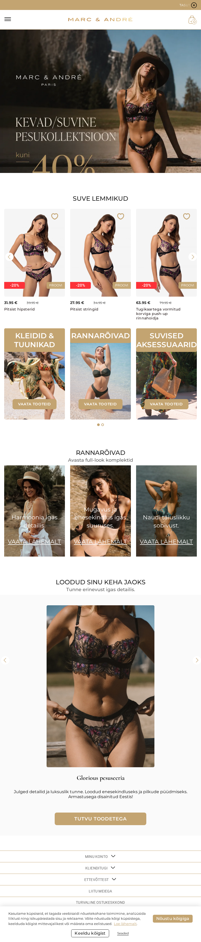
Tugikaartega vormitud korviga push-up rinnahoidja (158, 313)
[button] (98, 424)
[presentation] (9, 257)
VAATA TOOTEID (34, 404)
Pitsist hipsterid (19, 309)
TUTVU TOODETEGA (100, 819)
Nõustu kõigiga (172, 918)
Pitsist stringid (84, 309)
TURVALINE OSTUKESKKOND (100, 902)
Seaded (123, 933)
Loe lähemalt (125, 924)
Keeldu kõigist (90, 933)
